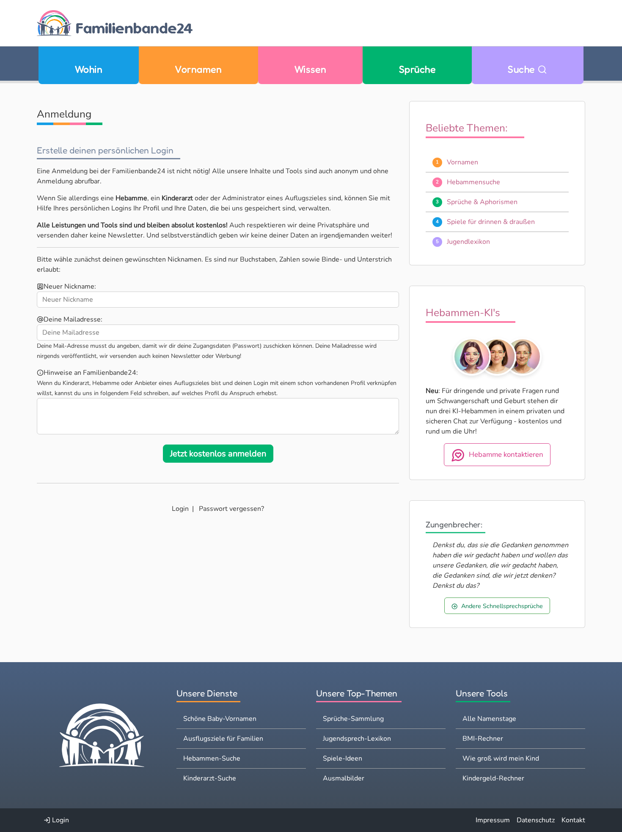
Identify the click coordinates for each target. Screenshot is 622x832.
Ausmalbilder (343, 778)
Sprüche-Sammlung (353, 718)
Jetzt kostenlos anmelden (218, 453)
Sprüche (417, 69)
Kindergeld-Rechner (493, 778)
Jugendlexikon (468, 241)
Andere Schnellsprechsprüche (502, 606)
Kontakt (573, 820)
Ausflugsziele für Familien (223, 738)
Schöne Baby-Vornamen (219, 718)
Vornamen (198, 69)
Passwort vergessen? (231, 508)
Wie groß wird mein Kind (500, 758)
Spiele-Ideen (342, 758)
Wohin (88, 69)
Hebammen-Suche (211, 758)
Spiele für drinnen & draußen (491, 221)
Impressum (493, 820)
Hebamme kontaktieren (506, 455)
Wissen (310, 69)
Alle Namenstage (489, 718)
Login (180, 508)
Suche (522, 69)
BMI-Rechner (482, 738)
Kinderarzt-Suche (209, 778)
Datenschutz (536, 820)
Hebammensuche (473, 182)
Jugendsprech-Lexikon (357, 738)
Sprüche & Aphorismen (482, 202)
